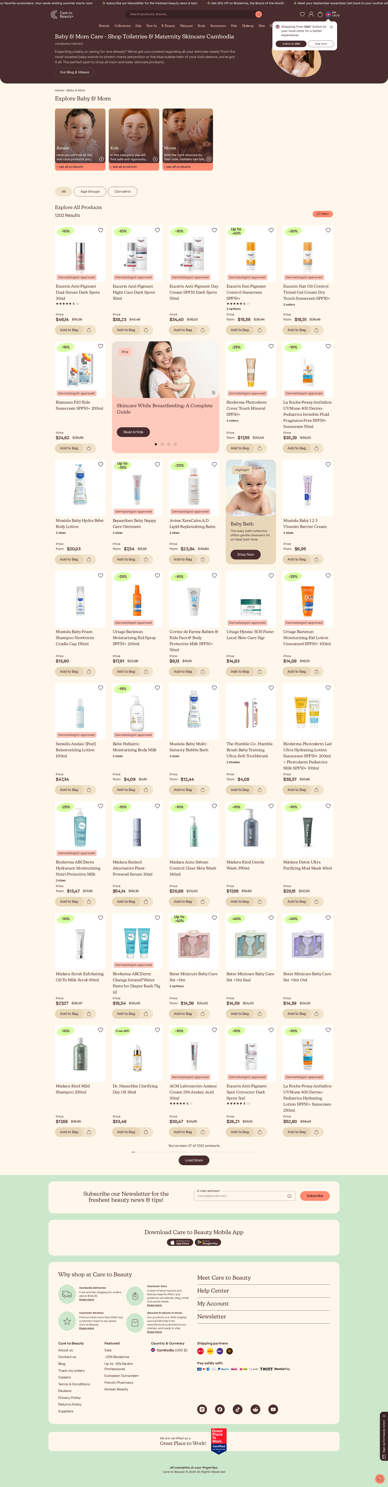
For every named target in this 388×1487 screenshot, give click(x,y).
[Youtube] (273, 1409)
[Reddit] (255, 1409)
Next (213, 392)
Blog (61, 1363)
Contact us (67, 1357)
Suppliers (65, 1411)
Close (331, 27)
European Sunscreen (121, 1375)
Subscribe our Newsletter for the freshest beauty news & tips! (151, 3)
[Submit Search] (258, 14)
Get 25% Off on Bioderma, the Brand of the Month (247, 3)
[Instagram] (202, 1409)
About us (65, 1350)
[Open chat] (380, 1479)
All (63, 191)
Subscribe (315, 1196)
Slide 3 (175, 444)
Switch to (291, 44)
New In (151, 26)
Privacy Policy (69, 1397)
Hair (234, 26)
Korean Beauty (116, 1389)
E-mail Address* (208, 1191)
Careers (64, 1377)
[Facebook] (220, 1409)
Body (201, 26)
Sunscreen (218, 26)
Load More (194, 1160)
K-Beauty (168, 26)
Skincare (186, 26)
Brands (104, 26)
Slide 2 (168, 444)
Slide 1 (162, 444)
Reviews (65, 1391)
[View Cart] (320, 14)
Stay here (321, 44)
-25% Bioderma (116, 1357)
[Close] (384, 1415)
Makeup (248, 26)
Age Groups (90, 191)
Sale (138, 26)
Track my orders (71, 1370)
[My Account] (311, 14)
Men (262, 26)
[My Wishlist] (302, 14)
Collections (122, 26)
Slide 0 (155, 444)
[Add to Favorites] (100, 230)
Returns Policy (70, 1404)
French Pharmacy (118, 1382)
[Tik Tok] (237, 1409)
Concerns (123, 191)
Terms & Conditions (74, 1384)
